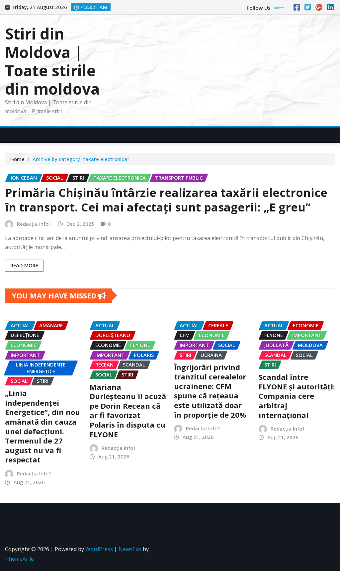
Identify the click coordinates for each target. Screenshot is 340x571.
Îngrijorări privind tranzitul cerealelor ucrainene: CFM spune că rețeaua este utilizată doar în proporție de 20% (210, 391)
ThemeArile (19, 558)
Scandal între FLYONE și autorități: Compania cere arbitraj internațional (297, 396)
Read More (24, 265)
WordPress (99, 549)
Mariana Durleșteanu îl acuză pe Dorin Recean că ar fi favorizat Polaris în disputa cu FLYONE (128, 410)
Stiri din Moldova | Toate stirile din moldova (52, 61)
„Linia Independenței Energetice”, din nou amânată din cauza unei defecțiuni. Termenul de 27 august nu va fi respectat (42, 426)
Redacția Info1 (34, 223)
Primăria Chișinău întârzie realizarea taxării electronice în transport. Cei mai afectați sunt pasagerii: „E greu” (166, 200)
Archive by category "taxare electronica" (81, 159)
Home (17, 159)
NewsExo (130, 549)
